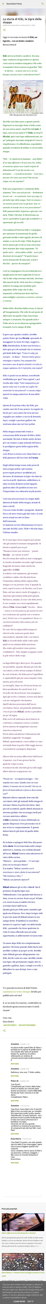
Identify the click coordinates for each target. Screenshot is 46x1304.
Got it (30, 1301)
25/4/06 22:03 (24, 1081)
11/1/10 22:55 (24, 1106)
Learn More (19, 1301)
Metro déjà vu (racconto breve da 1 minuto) (19, 1233)
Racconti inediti (10, 1025)
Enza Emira (16, 1139)
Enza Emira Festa (14, 4)
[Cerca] (42, 4)
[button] (4, 30)
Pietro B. (15, 1081)
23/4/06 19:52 (24, 1069)
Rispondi (15, 1064)
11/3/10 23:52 (26, 1139)
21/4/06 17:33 (24, 1044)
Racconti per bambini (27, 1025)
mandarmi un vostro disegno (17, 992)
